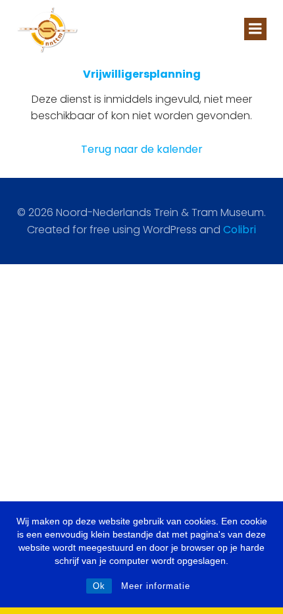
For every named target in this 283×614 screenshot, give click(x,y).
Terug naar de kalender (142, 149)
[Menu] (255, 29)
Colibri (239, 229)
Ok (99, 586)
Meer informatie (155, 586)
